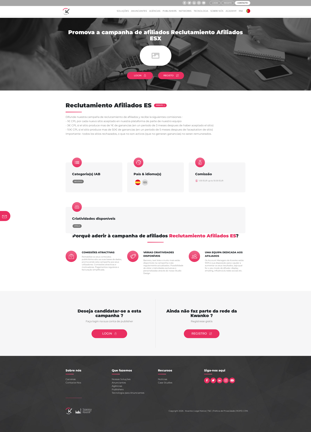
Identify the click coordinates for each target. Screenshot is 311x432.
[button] (247, 11)
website (159, 105)
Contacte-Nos (73, 382)
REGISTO (168, 75)
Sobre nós (216, 11)
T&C (210, 411)
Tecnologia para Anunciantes (128, 392)
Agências (154, 11)
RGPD (239, 411)
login (215, 3)
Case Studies (165, 382)
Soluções (123, 11)
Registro (199, 333)
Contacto (242, 3)
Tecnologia (201, 11)
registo (228, 3)
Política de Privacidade (224, 411)
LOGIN (137, 75)
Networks (185, 11)
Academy (231, 11)
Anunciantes (139, 11)
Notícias (162, 379)
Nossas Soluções (121, 379)
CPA (246, 411)
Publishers (170, 11)
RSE (241, 11)
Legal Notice (200, 411)
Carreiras (71, 379)
